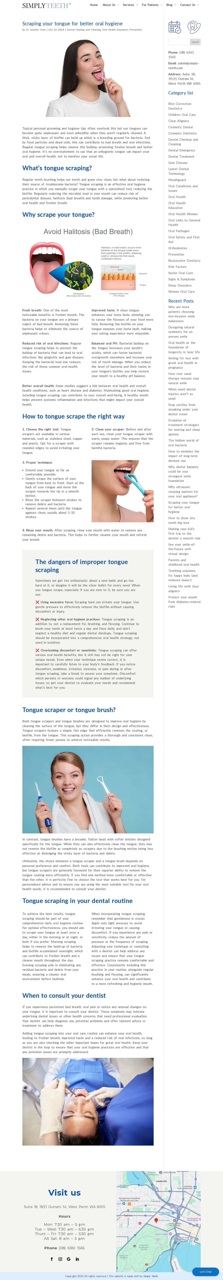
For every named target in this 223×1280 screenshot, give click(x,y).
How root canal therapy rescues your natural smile (183, 378)
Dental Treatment (181, 156)
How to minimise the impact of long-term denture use (183, 455)
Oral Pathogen (179, 231)
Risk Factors (177, 267)
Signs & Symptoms (181, 279)
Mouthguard (177, 180)
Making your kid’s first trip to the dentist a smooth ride (184, 533)
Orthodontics (177, 248)
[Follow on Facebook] (51, 1259)
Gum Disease (178, 162)
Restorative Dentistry (184, 260)
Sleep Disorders (180, 285)
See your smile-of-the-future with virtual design (181, 549)
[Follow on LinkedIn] (77, 1259)
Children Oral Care (182, 114)
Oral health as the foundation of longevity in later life (184, 347)
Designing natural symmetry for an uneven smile (181, 331)
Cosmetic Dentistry (182, 133)
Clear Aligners (178, 121)
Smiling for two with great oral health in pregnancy (183, 362)
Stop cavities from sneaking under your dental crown (183, 409)
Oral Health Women (183, 214)
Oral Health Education (115, 29)
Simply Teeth (150, 1276)
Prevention (135, 29)
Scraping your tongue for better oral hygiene (183, 507)
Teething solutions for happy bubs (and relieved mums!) (183, 575)
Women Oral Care (181, 291)
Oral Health (177, 197)
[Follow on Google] (68, 1259)
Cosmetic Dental (180, 127)
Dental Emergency (181, 150)
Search (195, 42)
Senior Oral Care (180, 273)
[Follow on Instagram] (60, 1259)
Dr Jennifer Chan (36, 29)
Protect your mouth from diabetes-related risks (184, 601)
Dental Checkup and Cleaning (84, 29)
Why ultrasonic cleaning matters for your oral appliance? (183, 491)
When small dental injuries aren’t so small (182, 393)
